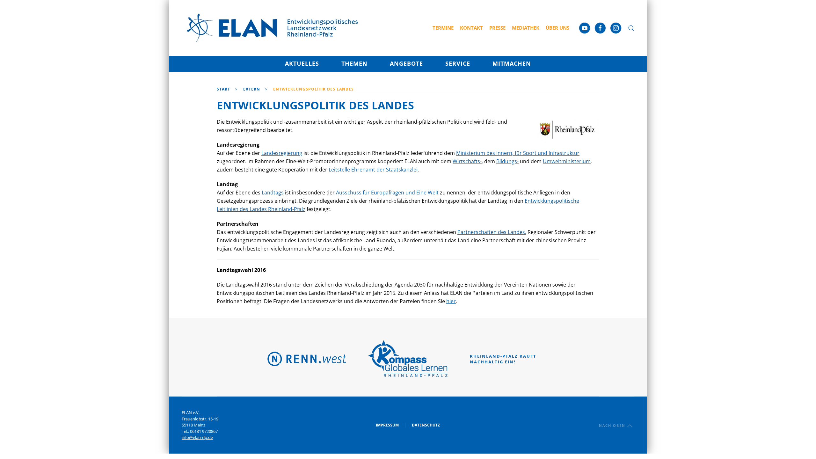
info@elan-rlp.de (197, 437)
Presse (497, 28)
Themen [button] (354, 63)
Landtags (273, 192)
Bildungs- (507, 161)
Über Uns (557, 28)
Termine (443, 28)
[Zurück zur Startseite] (272, 28)
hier (451, 301)
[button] (631, 28)
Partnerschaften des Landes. (491, 232)
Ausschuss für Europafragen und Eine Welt (387, 192)
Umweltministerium (567, 161)
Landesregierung (281, 153)
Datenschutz (426, 425)
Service (457, 63)
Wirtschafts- (467, 161)
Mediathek (525, 28)
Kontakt (471, 28)
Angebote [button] (406, 63)
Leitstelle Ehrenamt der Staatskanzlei (373, 169)
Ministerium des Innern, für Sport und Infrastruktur (517, 153)
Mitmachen (511, 63)
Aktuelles (302, 63)
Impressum (387, 425)
